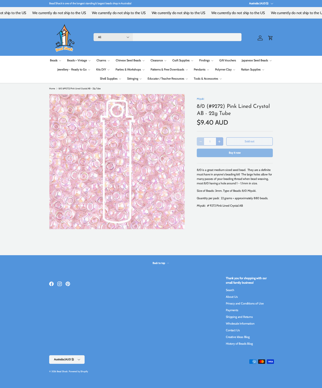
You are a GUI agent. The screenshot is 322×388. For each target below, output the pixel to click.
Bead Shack (62, 371)
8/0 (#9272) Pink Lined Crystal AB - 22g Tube (80, 88)
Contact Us (233, 330)
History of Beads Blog (239, 343)
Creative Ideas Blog (238, 337)
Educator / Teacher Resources (166, 78)
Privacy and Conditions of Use (244, 303)
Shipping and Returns (239, 317)
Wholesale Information (240, 323)
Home (52, 88)
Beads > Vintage (77, 60)
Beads (54, 60)
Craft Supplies (181, 60)
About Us (232, 297)
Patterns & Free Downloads (167, 69)
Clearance (157, 60)
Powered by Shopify (78, 371)
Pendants (200, 69)
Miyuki (200, 98)
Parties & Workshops (128, 69)
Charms (101, 60)
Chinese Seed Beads (128, 60)
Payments (232, 310)
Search (230, 290)
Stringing (132, 78)
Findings (204, 60)
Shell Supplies (109, 78)
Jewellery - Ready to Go (72, 69)
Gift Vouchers (227, 60)
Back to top (159, 263)
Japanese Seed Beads (255, 60)
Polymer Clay (223, 69)
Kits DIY (101, 69)
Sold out (249, 141)
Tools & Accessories (206, 78)
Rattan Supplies (251, 69)
